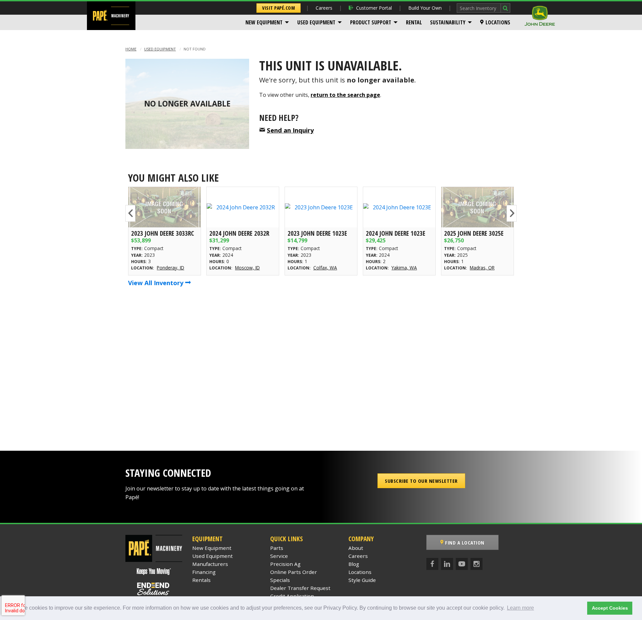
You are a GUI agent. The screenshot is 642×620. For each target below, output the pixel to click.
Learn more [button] (520, 608)
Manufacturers (210, 564)
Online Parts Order (293, 572)
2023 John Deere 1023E (317, 233)
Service (279, 556)
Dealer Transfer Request (300, 588)
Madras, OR (482, 267)
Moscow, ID (247, 267)
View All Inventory (156, 282)
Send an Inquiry (290, 130)
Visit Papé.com (278, 8)
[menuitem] (267, 22)
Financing (204, 572)
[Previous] (130, 213)
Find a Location (464, 542)
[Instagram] (476, 564)
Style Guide (362, 580)
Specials (280, 580)
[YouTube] (462, 564)
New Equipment (264, 22)
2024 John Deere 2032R (239, 233)
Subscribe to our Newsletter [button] (421, 480)
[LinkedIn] (447, 564)
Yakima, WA (404, 267)
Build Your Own (425, 8)
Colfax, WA (325, 267)
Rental (414, 22)
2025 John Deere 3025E (474, 233)
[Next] (512, 213)
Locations (498, 22)
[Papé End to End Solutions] (154, 589)
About (355, 548)
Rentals (201, 580)
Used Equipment (316, 22)
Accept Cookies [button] (610, 608)
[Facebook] (432, 564)
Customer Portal (374, 8)
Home (130, 48)
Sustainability (447, 22)
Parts (276, 548)
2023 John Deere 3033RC (162, 233)
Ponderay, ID (170, 267)
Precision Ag (285, 564)
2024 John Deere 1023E (395, 233)
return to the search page (345, 94)
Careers (324, 8)
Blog (353, 564)
